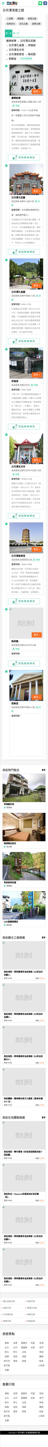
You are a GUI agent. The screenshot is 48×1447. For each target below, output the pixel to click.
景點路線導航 (26, 157)
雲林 (15, 1361)
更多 (44, 770)
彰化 (15, 1352)
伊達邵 (32, 45)
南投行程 (7, 1308)
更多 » (37, 91)
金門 (41, 1347)
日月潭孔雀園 (16, 45)
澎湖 (41, 1343)
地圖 (17, 106)
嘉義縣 (24, 1347)
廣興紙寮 (11, 40)
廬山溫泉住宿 (9, 1301)
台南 (24, 1352)
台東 (33, 1347)
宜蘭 (7, 1370)
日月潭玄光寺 (16, 49)
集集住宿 (7, 1321)
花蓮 (33, 1343)
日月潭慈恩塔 (16, 54)
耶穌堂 (12, 58)
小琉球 (41, 1365)
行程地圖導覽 (26, 59)
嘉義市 (24, 1343)
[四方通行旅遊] (12, 4)
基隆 (7, 1343)
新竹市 (7, 1361)
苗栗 (15, 1343)
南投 (15, 1356)
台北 (7, 1347)
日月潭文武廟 (28, 40)
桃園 (7, 1356)
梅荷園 (32, 54)
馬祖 (41, 1352)
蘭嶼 (41, 1356)
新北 (7, 1352)
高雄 (24, 1356)
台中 (15, 1347)
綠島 (41, 1361)
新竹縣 (7, 1365)
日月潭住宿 (8, 1314)
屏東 (24, 1361)
